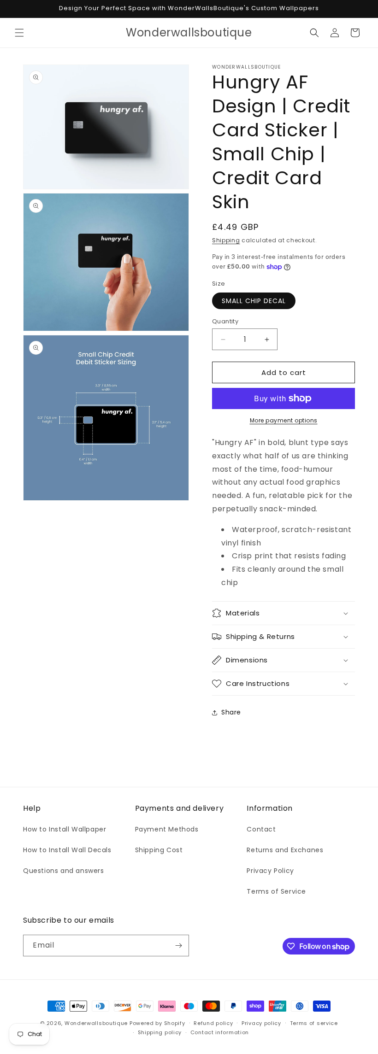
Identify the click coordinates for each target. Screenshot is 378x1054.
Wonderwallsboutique (96, 1023)
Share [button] (231, 712)
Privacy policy (261, 1023)
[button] (19, 33)
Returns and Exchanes (285, 850)
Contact (261, 829)
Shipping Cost (159, 850)
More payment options (284, 420)
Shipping (226, 240)
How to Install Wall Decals (67, 850)
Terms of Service (276, 891)
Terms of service (314, 1023)
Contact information (219, 1032)
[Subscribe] (178, 945)
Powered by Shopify (157, 1023)
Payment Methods (167, 829)
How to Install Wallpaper (64, 829)
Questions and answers (63, 870)
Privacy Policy (270, 870)
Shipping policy (160, 1032)
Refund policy (213, 1023)
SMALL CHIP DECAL (254, 300)
